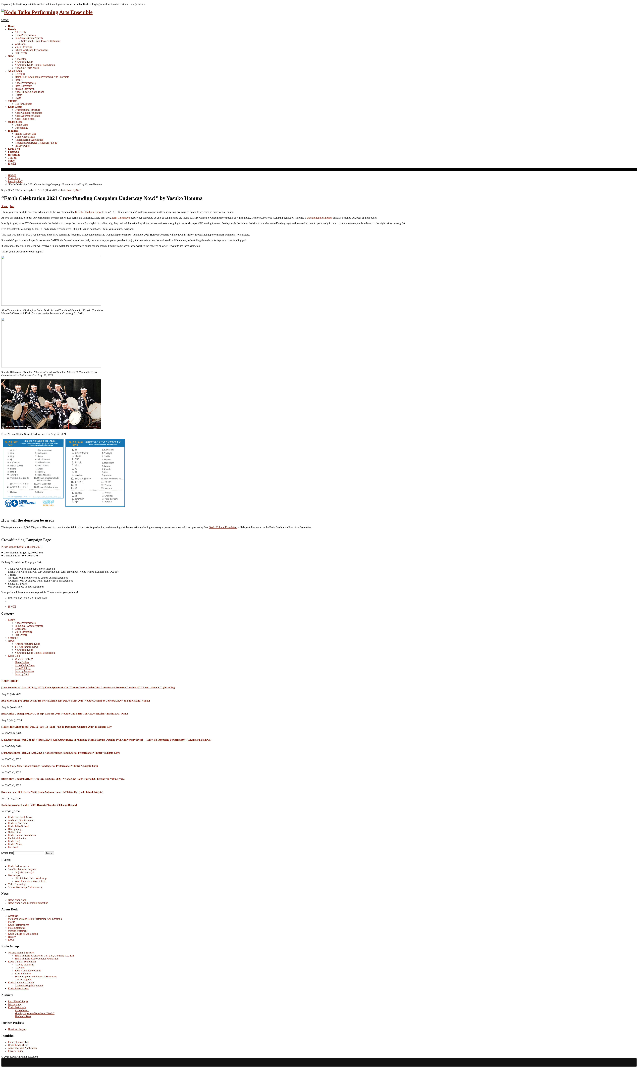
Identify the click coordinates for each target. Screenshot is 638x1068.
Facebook (13, 847)
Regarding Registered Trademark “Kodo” (36, 142)
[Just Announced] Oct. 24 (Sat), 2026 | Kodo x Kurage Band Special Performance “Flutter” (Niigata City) (60, 752)
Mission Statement (24, 88)
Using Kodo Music (25, 136)
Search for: (7, 852)
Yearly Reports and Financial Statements (36, 976)
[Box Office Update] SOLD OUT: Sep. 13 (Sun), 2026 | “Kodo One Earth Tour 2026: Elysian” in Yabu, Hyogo (63, 778)
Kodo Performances (25, 35)
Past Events (21, 53)
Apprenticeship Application (29, 139)
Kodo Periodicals (17, 1007)
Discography (21, 127)
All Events (20, 32)
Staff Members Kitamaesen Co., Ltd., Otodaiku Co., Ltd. (44, 955)
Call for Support (23, 103)
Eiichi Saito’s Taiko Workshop (31, 878)
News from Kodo (24, 61)
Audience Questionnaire (20, 820)
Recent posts (9, 680)
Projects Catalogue (24, 872)
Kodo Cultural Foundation (28, 112)
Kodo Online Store (25, 665)
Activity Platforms (24, 964)
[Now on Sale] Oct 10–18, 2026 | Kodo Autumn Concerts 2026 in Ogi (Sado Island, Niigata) (52, 792)
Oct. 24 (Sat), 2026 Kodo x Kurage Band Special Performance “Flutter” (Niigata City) (49, 766)
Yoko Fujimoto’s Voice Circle (30, 881)
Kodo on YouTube (17, 823)
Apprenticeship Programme (29, 985)
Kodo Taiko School (25, 118)
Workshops (20, 44)
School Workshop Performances (31, 50)
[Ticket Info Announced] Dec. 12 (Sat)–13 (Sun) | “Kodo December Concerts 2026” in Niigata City (56, 726)
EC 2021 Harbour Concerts (89, 212)
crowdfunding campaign (319, 217)
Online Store (21, 124)
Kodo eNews (15, 844)
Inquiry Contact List (25, 133)
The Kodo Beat (23, 1016)
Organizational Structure (27, 109)
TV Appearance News (26, 646)
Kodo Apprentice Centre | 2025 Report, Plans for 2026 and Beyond (39, 805)
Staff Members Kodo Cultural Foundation (36, 958)
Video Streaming (23, 47)
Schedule (13, 637)
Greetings (20, 73)
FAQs (18, 97)
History (18, 94)
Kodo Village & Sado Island (29, 91)
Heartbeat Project (17, 1029)
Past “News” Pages (18, 1001)
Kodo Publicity (23, 668)
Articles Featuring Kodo (27, 643)
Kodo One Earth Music (27, 67)
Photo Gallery (22, 662)
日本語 (12, 606)
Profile (18, 79)
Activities (20, 967)
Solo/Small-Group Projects (29, 38)
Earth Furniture (23, 973)
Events (11, 619)
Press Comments (23, 85)
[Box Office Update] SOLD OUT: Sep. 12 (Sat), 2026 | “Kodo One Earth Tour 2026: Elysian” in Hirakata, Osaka (64, 713)
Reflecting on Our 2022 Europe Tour (27, 597)
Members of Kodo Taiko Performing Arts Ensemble (42, 76)
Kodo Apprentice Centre (27, 115)
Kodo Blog (20, 59)
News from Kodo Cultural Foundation (35, 64)
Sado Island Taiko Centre (28, 970)
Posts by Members (24, 671)
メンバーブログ (24, 658)
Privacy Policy (22, 145)
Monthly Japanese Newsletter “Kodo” (34, 1013)
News (11, 640)
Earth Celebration (120, 217)
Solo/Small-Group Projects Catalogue (41, 41)
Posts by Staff (74, 190)
